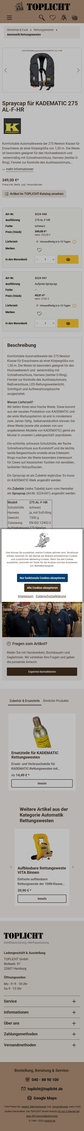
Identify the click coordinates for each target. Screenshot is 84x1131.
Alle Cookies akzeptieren (42, 587)
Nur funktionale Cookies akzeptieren (42, 578)
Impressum (25, 596)
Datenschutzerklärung (51, 596)
